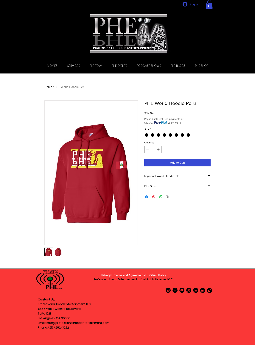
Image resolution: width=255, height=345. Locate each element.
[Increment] (158, 149)
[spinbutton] (153, 149)
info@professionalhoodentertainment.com (77, 323)
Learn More (174, 122)
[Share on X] (168, 197)
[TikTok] (209, 290)
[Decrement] (147, 149)
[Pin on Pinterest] (154, 197)
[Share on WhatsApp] (161, 197)
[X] (188, 290)
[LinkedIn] (195, 290)
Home (48, 86)
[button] (209, 4)
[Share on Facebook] (146, 197)
